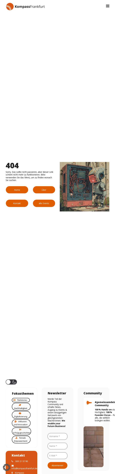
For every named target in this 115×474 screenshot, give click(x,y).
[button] (107, 6)
